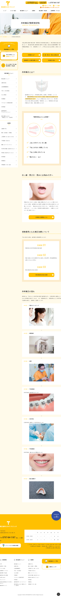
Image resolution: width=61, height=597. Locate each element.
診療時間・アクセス (55, 10)
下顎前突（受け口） (5, 140)
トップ (4, 10)
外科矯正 (3, 106)
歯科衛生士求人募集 (4, 575)
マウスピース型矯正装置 (6, 102)
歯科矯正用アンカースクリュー (5, 111)
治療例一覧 (3, 128)
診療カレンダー (53, 566)
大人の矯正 (3, 94)
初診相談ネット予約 (53, 561)
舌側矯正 (3, 98)
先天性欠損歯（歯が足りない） (8, 148)
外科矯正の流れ (51, 60)
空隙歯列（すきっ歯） (6, 164)
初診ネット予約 (47, 5)
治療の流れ (3, 82)
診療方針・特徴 (3, 566)
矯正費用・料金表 (43, 10)
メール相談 (57, 5)
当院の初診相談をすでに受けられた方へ (51, 7)
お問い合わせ (2, 577)
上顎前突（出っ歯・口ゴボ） (7, 136)
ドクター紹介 (13, 10)
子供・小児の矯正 (5, 90)
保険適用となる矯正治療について (31, 60)
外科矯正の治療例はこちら (41, 217)
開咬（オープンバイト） (6, 144)
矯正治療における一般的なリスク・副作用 (6, 117)
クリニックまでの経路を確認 (11, 545)
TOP (1, 36)
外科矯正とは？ (31, 54)
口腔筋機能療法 (4, 86)
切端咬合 (3, 160)
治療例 (33, 10)
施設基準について (3, 585)
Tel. (54, 2)
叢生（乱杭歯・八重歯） (6, 132)
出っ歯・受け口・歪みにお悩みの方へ (51, 54)
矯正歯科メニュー (24, 10)
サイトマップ (2, 579)
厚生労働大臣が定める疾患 (41, 274)
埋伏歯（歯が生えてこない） (7, 152)
